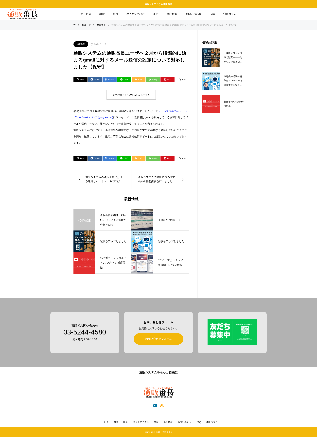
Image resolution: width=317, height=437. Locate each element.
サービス (86, 14)
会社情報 (172, 14)
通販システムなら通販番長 (158, 4)
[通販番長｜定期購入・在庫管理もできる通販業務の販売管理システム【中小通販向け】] (22, 14)
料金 (115, 14)
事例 (155, 14)
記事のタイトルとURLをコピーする (131, 94)
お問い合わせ (193, 14)
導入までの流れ (135, 14)
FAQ (212, 14)
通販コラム (229, 14)
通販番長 (81, 44)
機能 (102, 14)
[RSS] (162, 405)
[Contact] (155, 405)
